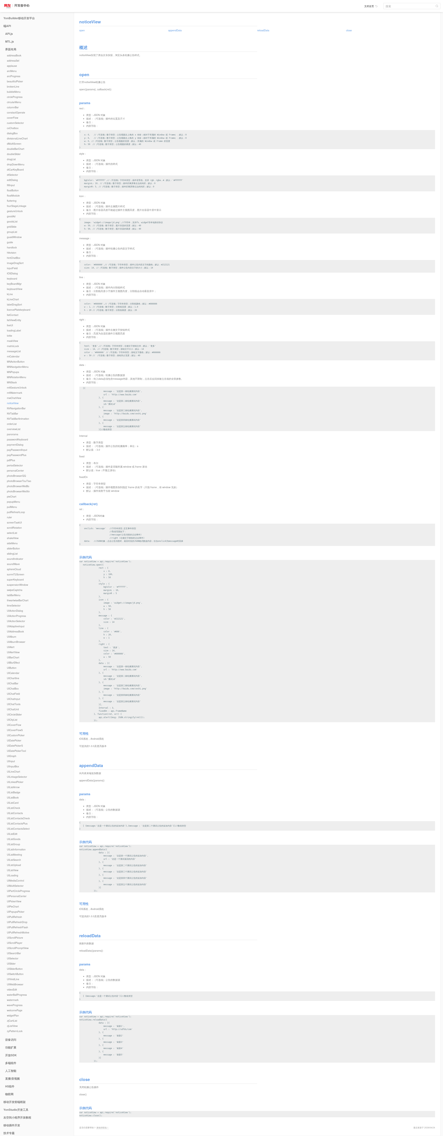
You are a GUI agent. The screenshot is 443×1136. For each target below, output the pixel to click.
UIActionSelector (16, 621)
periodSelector (15, 465)
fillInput (11, 185)
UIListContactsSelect (18, 828)
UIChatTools (13, 704)
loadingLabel (14, 330)
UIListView (12, 870)
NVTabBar (12, 413)
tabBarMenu (13, 595)
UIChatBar (12, 683)
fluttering (11, 200)
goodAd (11, 216)
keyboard (12, 278)
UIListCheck (13, 808)
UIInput (11, 761)
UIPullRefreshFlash (17, 927)
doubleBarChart (15, 148)
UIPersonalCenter (16, 896)
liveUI (10, 325)
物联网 (9, 1094)
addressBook (14, 55)
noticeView (13, 403)
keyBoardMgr (14, 283)
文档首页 (369, 6)
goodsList (12, 221)
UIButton (11, 667)
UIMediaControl (15, 880)
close (349, 30)
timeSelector (14, 605)
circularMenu (14, 102)
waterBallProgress (17, 994)
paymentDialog (15, 444)
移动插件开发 (11, 1125)
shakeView (13, 538)
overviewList (13, 429)
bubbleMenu (14, 91)
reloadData (263, 30)
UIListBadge (13, 792)
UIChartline (13, 678)
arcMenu (12, 71)
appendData (175, 30)
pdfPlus (11, 460)
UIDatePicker (14, 740)
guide (10, 242)
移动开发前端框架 (14, 1102)
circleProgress (14, 97)
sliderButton (13, 548)
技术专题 (9, 1133)
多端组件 (10, 1063)
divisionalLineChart (17, 138)
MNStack (12, 382)
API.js (9, 33)
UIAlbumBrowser (16, 642)
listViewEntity (14, 320)
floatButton (13, 190)
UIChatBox (13, 688)
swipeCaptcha (14, 590)
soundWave (13, 564)
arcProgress (13, 76)
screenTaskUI (14, 522)
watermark (13, 1000)
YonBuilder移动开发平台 (19, 18)
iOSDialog (12, 273)
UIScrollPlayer (14, 943)
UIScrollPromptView (18, 948)
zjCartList (12, 1020)
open (82, 30)
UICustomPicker (16, 735)
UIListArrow (13, 787)
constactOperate (16, 112)
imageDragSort (15, 263)
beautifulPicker (15, 81)
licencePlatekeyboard (18, 309)
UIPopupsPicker (15, 911)
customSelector (15, 123)
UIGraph (11, 756)
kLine (10, 294)
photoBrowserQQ (16, 475)
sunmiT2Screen (15, 574)
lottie (9, 335)
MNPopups (13, 372)
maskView (12, 341)
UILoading (12, 875)
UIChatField (13, 693)
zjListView (12, 1026)
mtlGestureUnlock (16, 387)
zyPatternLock (14, 1031)
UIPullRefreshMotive (18, 932)
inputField (12, 268)
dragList (11, 159)
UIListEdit (12, 834)
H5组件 (9, 1086)
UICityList (12, 719)
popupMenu (13, 501)
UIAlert (10, 647)
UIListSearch (14, 859)
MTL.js (9, 41)
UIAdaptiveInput (15, 626)
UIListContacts (15, 813)
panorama (12, 434)
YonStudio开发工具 (15, 1109)
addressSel (13, 60)
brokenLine (13, 86)
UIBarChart (13, 657)
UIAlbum (11, 636)
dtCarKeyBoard (15, 169)
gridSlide (11, 226)
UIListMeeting (14, 854)
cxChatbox (13, 128)
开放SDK (11, 1055)
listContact (12, 315)
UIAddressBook (15, 631)
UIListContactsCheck (18, 818)
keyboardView (14, 289)
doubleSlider (14, 154)
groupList (12, 232)
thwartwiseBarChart (17, 600)
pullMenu (12, 507)
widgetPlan (13, 1015)
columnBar (13, 107)
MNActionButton (16, 361)
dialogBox (12, 133)
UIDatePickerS (15, 745)
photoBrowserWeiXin (18, 491)
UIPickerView (14, 901)
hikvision (11, 252)
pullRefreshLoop (16, 512)
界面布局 (10, 49)
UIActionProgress (16, 616)
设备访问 (10, 1039)
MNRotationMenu (16, 377)
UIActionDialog (15, 610)
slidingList (12, 553)
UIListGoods (13, 839)
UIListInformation (16, 849)
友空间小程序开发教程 (17, 1117)
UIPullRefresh (14, 917)
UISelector (12, 958)
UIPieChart (13, 906)
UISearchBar (14, 953)
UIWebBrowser (15, 984)
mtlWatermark (14, 392)
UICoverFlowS (15, 730)
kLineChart (13, 299)
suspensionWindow (17, 584)
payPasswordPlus (16, 455)
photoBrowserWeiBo (18, 486)
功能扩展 (10, 1047)
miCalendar (13, 356)
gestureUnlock (15, 211)
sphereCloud (14, 569)
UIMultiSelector (15, 885)
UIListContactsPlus (17, 823)
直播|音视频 (12, 1078)
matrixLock (13, 346)
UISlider (11, 963)
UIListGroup (13, 844)
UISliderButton (15, 968)
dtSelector (12, 174)
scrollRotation (14, 527)
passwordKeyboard (17, 439)
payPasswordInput (17, 449)
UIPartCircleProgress (18, 891)
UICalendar (13, 673)
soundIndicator (15, 558)
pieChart (11, 496)
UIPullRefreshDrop (17, 922)
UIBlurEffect (13, 662)
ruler (9, 517)
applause (12, 65)
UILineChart (13, 771)
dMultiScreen (14, 143)
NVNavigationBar (16, 408)
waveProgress (14, 1005)
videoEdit (12, 989)
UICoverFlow (14, 725)
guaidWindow (14, 237)
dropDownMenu (15, 164)
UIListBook (13, 797)
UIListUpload (14, 865)
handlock (12, 247)
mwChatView (14, 398)
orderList (12, 424)
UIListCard (13, 802)
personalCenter (15, 470)
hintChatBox (13, 257)
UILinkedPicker (15, 782)
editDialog (12, 180)
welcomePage (14, 1010)
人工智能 (10, 1071)
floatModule (13, 195)
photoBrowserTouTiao (19, 481)
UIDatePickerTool (16, 750)
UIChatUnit (13, 709)
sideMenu (12, 543)
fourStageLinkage (16, 206)
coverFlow (12, 117)
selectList (12, 533)
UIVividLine (13, 979)
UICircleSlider (14, 714)
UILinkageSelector (17, 776)
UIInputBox (13, 766)
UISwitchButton (15, 974)
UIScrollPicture (15, 937)
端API (7, 26)
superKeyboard (15, 579)
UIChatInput (13, 699)
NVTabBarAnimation (18, 418)
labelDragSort (14, 304)
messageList (14, 351)
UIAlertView (13, 652)
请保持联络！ (102, 1127)
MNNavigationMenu (18, 366)
